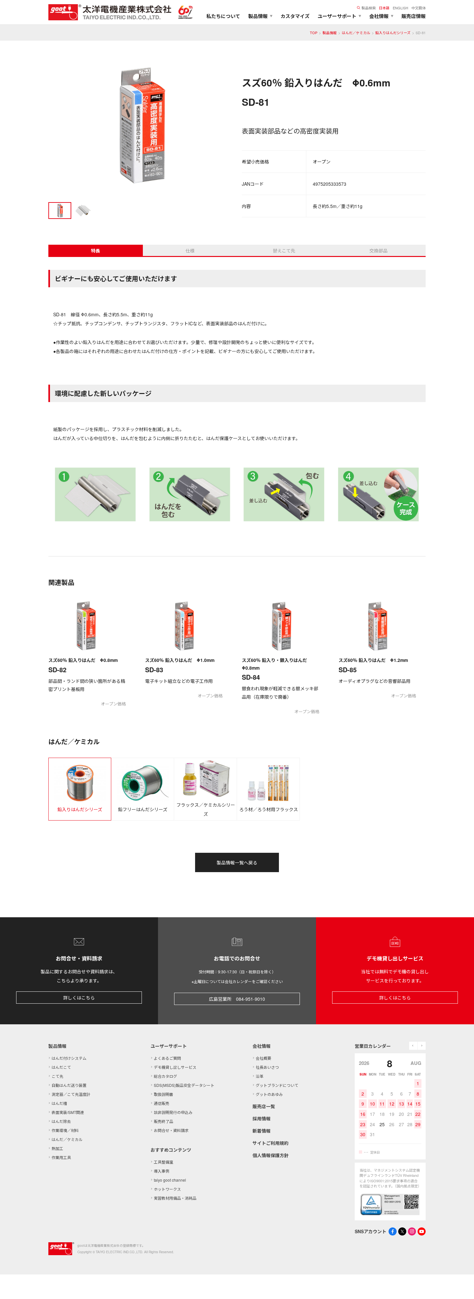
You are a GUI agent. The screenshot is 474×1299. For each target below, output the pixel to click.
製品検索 (368, 7)
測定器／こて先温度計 (71, 1094)
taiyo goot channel (170, 1180)
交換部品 (379, 250)
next (422, 1046)
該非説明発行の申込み (173, 1112)
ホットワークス (167, 1189)
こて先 (57, 1076)
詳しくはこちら (79, 997)
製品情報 (329, 32)
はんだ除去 (61, 1121)
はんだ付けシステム (69, 1058)
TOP (313, 32)
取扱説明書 (163, 1094)
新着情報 (261, 1130)
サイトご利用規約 (270, 1143)
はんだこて (61, 1067)
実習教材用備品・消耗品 (175, 1198)
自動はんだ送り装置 (69, 1085)
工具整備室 (163, 1162)
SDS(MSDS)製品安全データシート (184, 1085)
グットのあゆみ (269, 1094)
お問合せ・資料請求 (171, 1130)
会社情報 (261, 1046)
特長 (95, 250)
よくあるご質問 (167, 1058)
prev (413, 1046)
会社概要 (263, 1058)
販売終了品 (163, 1121)
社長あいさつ (267, 1067)
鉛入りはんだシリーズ (392, 32)
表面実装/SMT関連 (68, 1112)
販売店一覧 (263, 1106)
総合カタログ (165, 1076)
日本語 (384, 7)
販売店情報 (413, 16)
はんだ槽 (59, 1103)
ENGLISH (400, 7)
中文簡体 (418, 7)
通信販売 (161, 1103)
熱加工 (57, 1148)
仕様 (189, 250)
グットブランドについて (277, 1085)
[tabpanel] (140, 126)
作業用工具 (61, 1157)
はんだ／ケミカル (356, 32)
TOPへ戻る (461, 1286)
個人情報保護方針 (270, 1155)
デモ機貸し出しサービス (175, 1067)
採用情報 (261, 1118)
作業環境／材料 (65, 1130)
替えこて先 (284, 250)
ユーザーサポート (169, 1046)
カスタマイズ (295, 16)
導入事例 (161, 1171)
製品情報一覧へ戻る (237, 862)
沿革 (259, 1076)
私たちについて (223, 16)
